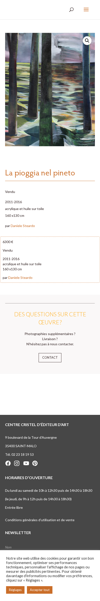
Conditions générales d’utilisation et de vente (40, 520)
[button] (87, 40)
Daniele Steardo (23, 226)
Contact (50, 357)
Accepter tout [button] (40, 590)
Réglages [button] (15, 590)
